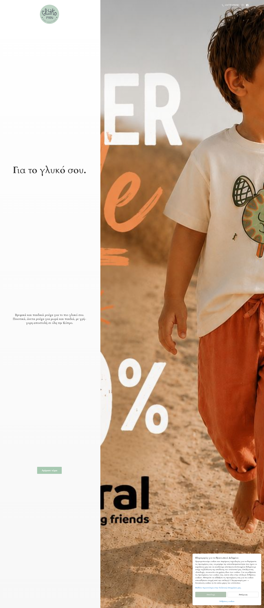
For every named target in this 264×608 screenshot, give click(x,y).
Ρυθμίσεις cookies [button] (226, 601)
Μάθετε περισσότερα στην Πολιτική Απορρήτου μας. (218, 587)
